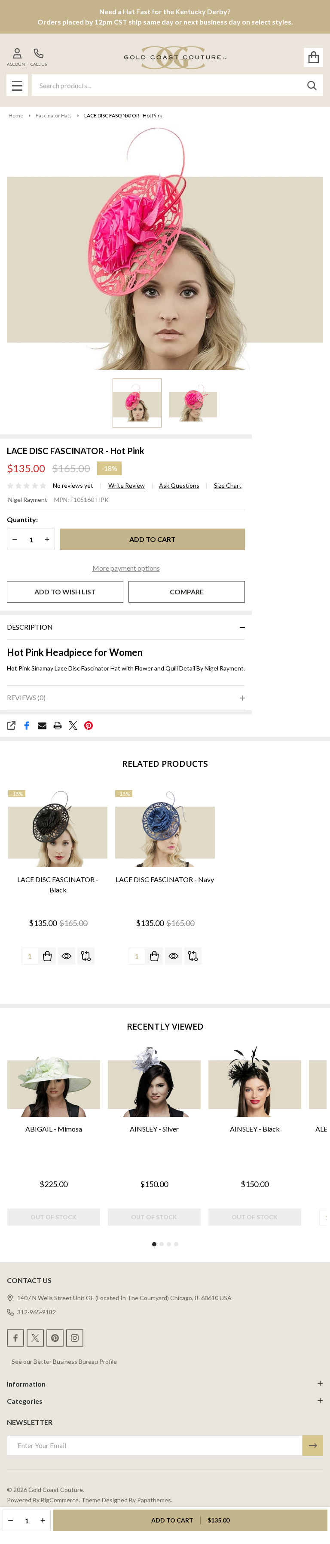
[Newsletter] (312, 1445)
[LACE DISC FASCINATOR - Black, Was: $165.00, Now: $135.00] (57, 828)
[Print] (57, 725)
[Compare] (86, 956)
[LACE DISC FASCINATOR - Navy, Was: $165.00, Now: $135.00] (164, 828)
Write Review (126, 486)
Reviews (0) (26, 697)
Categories (25, 1401)
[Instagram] (74, 1338)
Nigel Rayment (27, 499)
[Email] (42, 725)
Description (30, 627)
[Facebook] (26, 725)
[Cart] (313, 57)
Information (26, 1384)
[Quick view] (66, 956)
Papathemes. (154, 1500)
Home (16, 115)
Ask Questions (179, 486)
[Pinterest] (88, 725)
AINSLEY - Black (255, 1129)
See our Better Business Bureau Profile (64, 1361)
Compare (187, 591)
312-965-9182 (36, 1312)
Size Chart (227, 486)
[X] (73, 725)
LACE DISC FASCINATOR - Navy (165, 879)
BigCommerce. (60, 1500)
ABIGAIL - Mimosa (53, 1129)
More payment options (126, 568)
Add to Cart (152, 539)
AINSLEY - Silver (154, 1129)
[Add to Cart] (47, 956)
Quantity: (22, 519)
